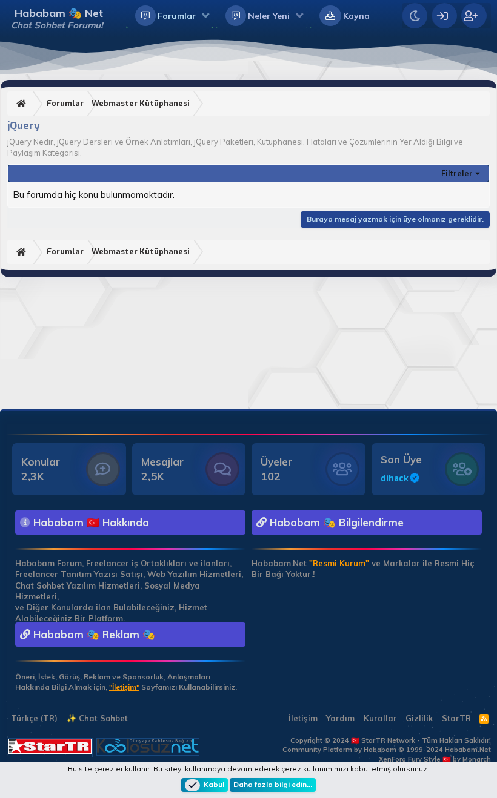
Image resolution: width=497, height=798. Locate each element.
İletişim (303, 718)
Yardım (340, 718)
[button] (205, 16)
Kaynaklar (364, 15)
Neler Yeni (269, 15)
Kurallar (380, 718)
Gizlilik (419, 718)
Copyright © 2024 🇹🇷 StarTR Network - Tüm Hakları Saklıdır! (390, 740)
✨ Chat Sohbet (97, 718)
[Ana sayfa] (22, 103)
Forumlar (177, 15)
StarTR (456, 718)
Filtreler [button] (457, 173)
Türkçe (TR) (33, 718)
